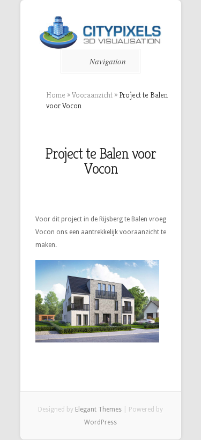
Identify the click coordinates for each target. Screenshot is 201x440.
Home (55, 95)
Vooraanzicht (92, 95)
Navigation (108, 61)
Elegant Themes (98, 409)
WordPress (100, 422)
